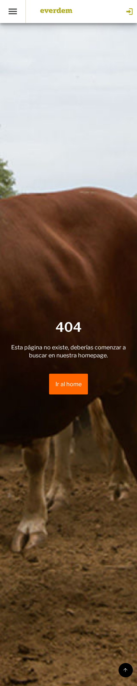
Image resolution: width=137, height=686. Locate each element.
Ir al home (68, 384)
